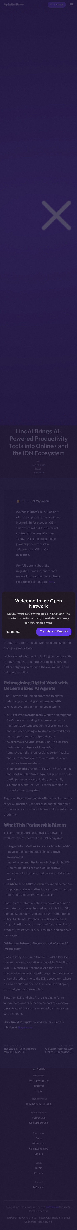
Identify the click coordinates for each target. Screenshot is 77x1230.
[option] (2, 1219)
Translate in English (54, 631)
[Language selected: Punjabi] (35, 1223)
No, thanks (13, 631)
